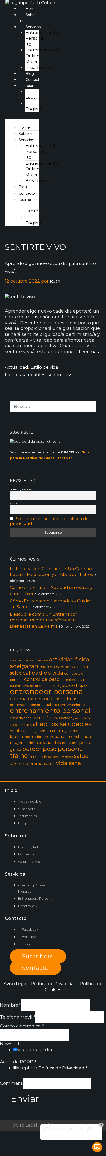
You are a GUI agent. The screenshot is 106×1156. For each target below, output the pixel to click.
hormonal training (52, 731)
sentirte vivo (60, 374)
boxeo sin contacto (55, 666)
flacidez (65, 718)
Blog (30, 73)
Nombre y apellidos (21, 489)
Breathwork (38, 67)
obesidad (47, 742)
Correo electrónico (22, 1026)
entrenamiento (72, 705)
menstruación (80, 736)
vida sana (68, 763)
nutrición (30, 743)
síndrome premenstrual (32, 763)
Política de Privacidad (54, 983)
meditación (33, 737)
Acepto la (52, 1068)
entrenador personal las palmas (43, 698)
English (33, 108)
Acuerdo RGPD (18, 1062)
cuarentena (19, 686)
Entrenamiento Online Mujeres (41, 56)
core (64, 680)
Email (13, 503)
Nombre (10, 1005)
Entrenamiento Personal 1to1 (41, 38)
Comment (11, 1083)
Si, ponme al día (34, 1049)
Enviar (25, 1098)
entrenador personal (47, 691)
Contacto (34, 79)
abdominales (40, 660)
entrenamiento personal (50, 710)
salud (81, 755)
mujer (16, 742)
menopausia (55, 736)
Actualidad (16, 367)
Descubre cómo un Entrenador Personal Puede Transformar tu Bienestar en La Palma (44, 620)
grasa (76, 718)
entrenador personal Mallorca (34, 705)
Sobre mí (15, 836)
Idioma (25, 199)
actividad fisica (69, 659)
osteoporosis (67, 743)
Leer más (89, 351)
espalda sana (21, 718)
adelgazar (23, 666)
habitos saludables (25, 374)
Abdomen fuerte (20, 660)
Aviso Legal (16, 983)
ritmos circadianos (46, 757)
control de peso (42, 679)
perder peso (39, 748)
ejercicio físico (72, 685)
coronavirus (78, 680)
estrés (39, 717)
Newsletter (12, 1043)
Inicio (11, 790)
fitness (52, 718)
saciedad (67, 757)
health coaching (23, 731)
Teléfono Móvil (17, 1017)
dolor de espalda (43, 686)
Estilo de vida (44, 367)
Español (34, 97)
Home (31, 8)
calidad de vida (43, 673)
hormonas (75, 731)
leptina (16, 736)
